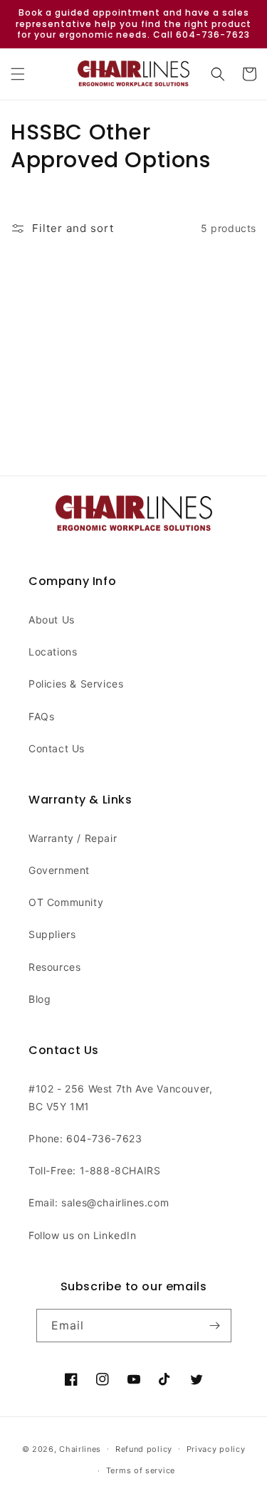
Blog (39, 999)
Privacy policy (216, 1449)
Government (59, 870)
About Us (51, 619)
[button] (17, 74)
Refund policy (143, 1449)
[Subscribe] (215, 1325)
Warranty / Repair (72, 838)
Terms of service (140, 1470)
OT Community (65, 902)
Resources (54, 967)
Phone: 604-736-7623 (85, 1138)
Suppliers (51, 934)
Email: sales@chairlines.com (98, 1202)
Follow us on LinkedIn (82, 1235)
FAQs (41, 716)
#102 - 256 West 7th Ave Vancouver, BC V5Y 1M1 (120, 1097)
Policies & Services (75, 684)
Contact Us (56, 748)
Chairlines (80, 1448)
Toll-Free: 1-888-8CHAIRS (94, 1170)
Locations (52, 652)
